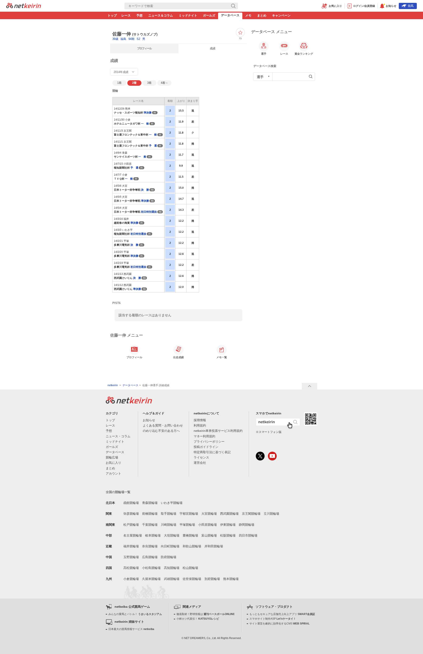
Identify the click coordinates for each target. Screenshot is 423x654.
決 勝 (145, 189)
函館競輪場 (131, 503)
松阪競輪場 (228, 535)
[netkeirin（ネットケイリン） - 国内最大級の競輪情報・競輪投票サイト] (23, 7)
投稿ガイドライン (206, 447)
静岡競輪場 (246, 524)
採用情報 (200, 420)
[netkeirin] (129, 402)
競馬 (411, 5)
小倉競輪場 (131, 579)
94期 (131, 39)
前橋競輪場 (150, 513)
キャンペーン (281, 15)
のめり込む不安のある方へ (161, 430)
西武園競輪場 (229, 513)
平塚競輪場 (187, 524)
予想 (139, 15)
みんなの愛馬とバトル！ (135, 614)
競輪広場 (112, 457)
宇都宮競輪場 (189, 513)
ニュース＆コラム (160, 15)
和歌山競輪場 (192, 546)
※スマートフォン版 (269, 432)
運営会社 (200, 462)
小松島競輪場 (151, 568)
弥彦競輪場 (131, 513)
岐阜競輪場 (153, 535)
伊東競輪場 (228, 524)
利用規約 (200, 425)
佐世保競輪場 (192, 579)
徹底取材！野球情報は (205, 614)
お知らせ (149, 420)
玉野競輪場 (131, 557)
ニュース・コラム (118, 436)
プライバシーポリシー (209, 441)
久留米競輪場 (151, 579)
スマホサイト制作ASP (272, 618)
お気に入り (113, 462)
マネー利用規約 (204, 436)
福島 (124, 39)
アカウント (113, 473)
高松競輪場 (131, 568)
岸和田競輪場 (213, 546)
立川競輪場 (271, 513)
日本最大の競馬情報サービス (131, 629)
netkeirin (113, 385)
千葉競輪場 (150, 524)
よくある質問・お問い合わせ (163, 425)
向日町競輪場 (170, 546)
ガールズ (209, 15)
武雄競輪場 (171, 579)
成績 (212, 48)
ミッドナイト (188, 15)
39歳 (115, 39)
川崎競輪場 (168, 524)
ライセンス (201, 457)
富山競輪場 (209, 535)
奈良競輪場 (150, 546)
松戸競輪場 (131, 524)
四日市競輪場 (248, 535)
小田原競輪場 (207, 524)
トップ (112, 15)
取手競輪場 (168, 513)
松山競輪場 (190, 568)
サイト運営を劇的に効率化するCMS (279, 623)
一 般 (145, 123)
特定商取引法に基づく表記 (212, 452)
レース (126, 15)
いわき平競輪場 (171, 503)
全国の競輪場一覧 (118, 492)
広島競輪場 (150, 557)
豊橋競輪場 (190, 535)
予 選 (153, 145)
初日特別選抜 (149, 211)
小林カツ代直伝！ (197, 618)
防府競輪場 (168, 557)
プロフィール (144, 48)
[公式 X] (260, 456)
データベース (230, 15)
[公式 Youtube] (272, 456)
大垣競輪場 (171, 535)
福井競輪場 (131, 546)
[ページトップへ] (309, 386)
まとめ (261, 15)
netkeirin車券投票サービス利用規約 (218, 430)
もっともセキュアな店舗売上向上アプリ (282, 614)
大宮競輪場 (209, 513)
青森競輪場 (150, 503)
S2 (139, 39)
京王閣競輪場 (251, 513)
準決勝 (148, 112)
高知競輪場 (171, 568)
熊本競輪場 (231, 579)
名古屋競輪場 (132, 535)
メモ (248, 15)
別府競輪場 (212, 579)
